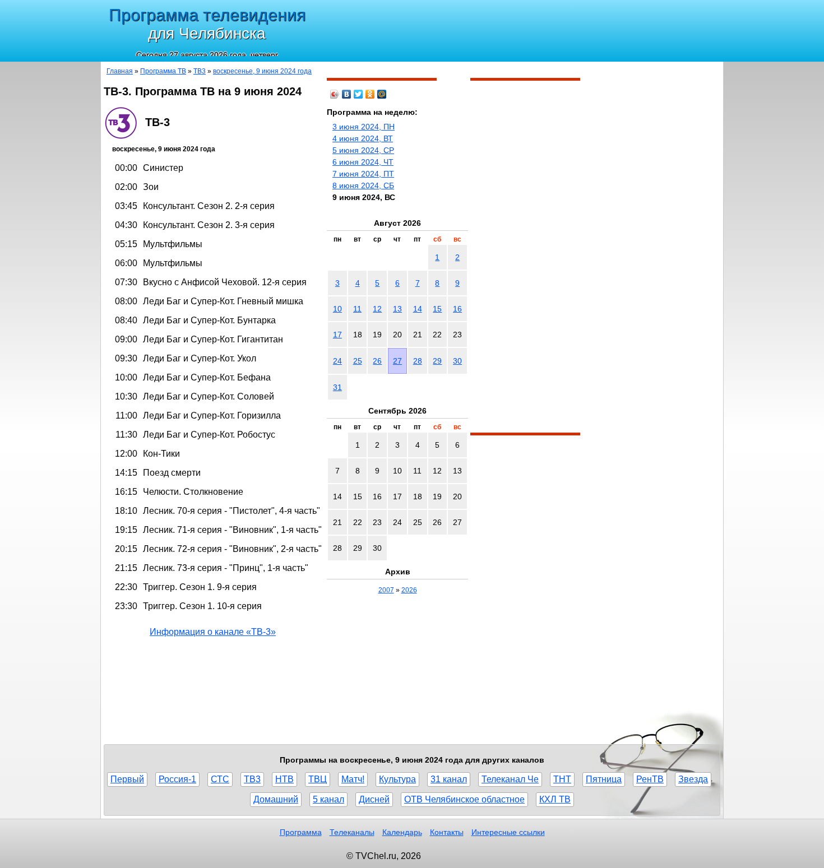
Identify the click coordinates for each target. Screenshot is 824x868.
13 (397, 308)
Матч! (352, 779)
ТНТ (562, 779)
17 (337, 334)
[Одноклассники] (370, 94)
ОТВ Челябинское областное (464, 799)
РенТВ (650, 779)
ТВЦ (317, 779)
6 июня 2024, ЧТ (363, 161)
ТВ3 (199, 71)
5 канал (328, 799)
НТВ (284, 779)
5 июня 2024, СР (363, 150)
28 (417, 360)
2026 (409, 590)
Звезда (693, 779)
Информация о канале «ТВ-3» (213, 632)
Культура (397, 779)
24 (337, 360)
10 (337, 308)
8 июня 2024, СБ (363, 185)
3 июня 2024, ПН (363, 126)
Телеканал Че (510, 779)
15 (437, 308)
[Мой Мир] (382, 94)
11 (357, 308)
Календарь (402, 832)
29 (437, 360)
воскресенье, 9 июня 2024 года (262, 71)
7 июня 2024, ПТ (363, 173)
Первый (127, 779)
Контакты (447, 832)
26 (377, 360)
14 (417, 308)
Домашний (275, 799)
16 (457, 308)
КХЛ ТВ (555, 799)
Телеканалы (352, 832)
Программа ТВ (163, 71)
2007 (386, 590)
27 (397, 360)
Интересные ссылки (508, 832)
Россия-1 (177, 779)
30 (457, 360)
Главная (120, 71)
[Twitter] (358, 94)
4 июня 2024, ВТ (362, 138)
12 (377, 308)
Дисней (374, 799)
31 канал (448, 779)
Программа (301, 832)
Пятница (604, 779)
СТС (220, 779)
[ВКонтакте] (347, 94)
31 (337, 387)
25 (357, 360)
